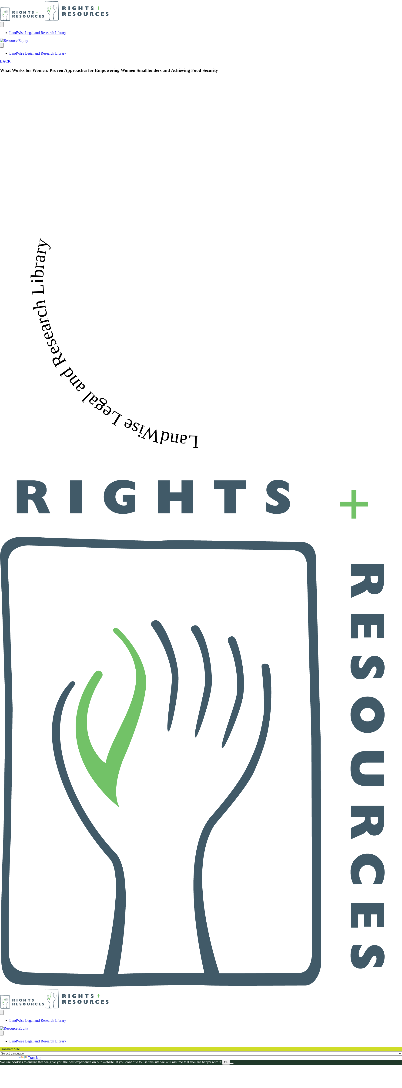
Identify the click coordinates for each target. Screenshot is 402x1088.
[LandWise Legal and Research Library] (201, 732)
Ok (226, 1062)
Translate (34, 1058)
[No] (232, 1063)
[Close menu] (2, 45)
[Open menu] (2, 24)
